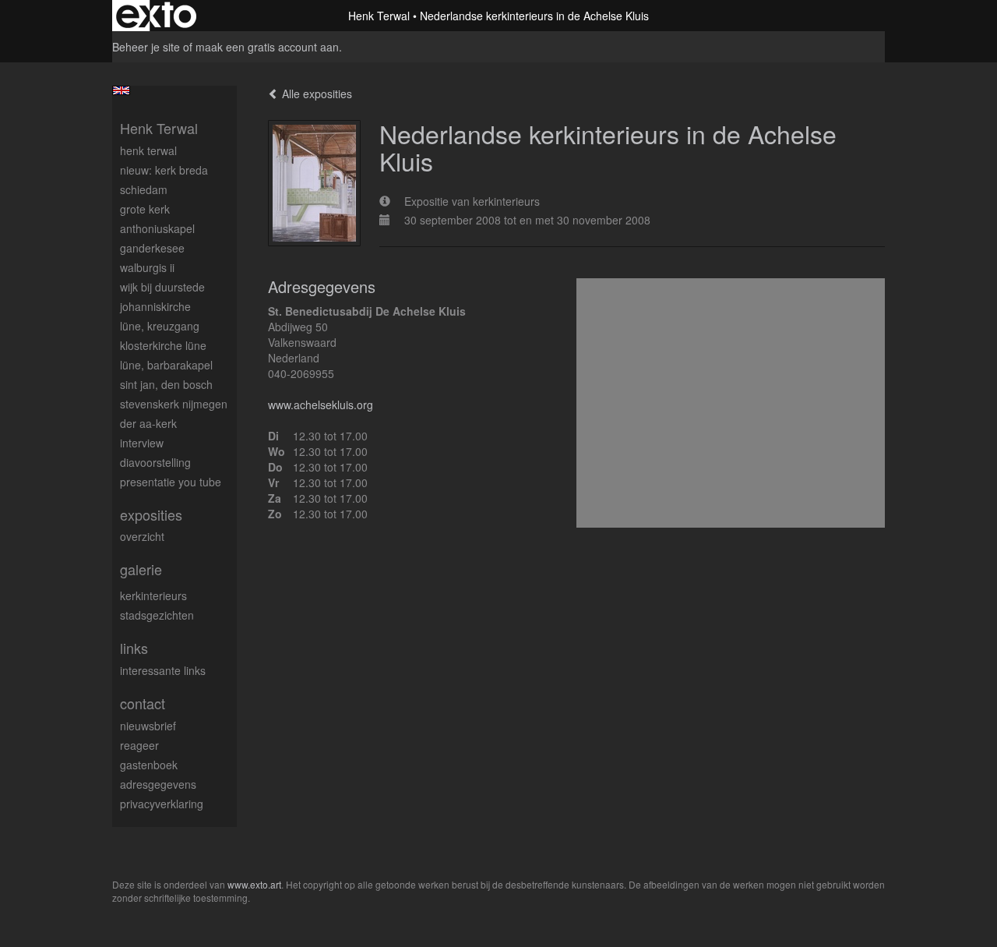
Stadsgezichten (157, 615)
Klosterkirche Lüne (163, 345)
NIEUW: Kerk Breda (164, 170)
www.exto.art (254, 884)
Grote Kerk (145, 209)
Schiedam (143, 189)
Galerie (141, 569)
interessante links (163, 670)
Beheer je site (146, 47)
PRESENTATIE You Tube (170, 481)
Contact (142, 703)
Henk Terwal (379, 15)
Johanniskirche (155, 306)
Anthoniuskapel (157, 228)
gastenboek (149, 764)
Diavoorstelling (155, 462)
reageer (139, 745)
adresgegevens (158, 784)
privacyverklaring (161, 803)
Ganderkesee (152, 248)
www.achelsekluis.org (320, 404)
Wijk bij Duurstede (162, 287)
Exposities (151, 515)
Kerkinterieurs (153, 595)
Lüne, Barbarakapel (166, 365)
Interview (142, 443)
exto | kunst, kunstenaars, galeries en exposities (156, 15)
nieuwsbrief (148, 725)
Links (134, 648)
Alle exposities (315, 93)
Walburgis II (147, 267)
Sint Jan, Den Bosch (166, 384)
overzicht (142, 536)
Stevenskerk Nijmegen (173, 404)
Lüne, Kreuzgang (159, 326)
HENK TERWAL (148, 150)
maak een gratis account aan (267, 47)
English (121, 90)
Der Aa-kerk (148, 423)
